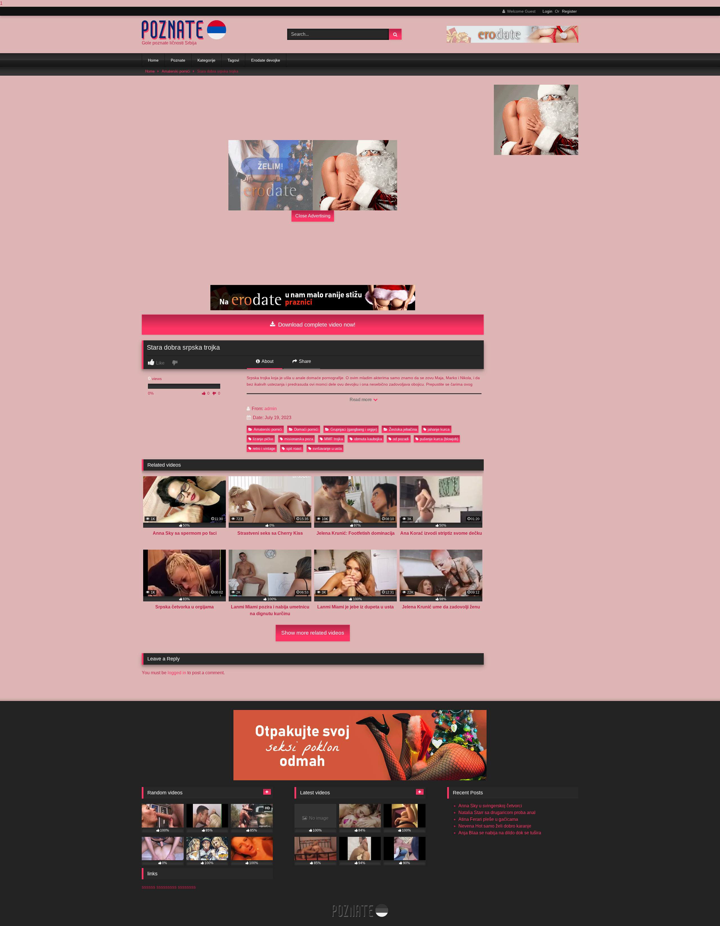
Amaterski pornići (176, 71)
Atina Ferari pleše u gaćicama (488, 819)
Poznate (178, 60)
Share (304, 361)
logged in (177, 672)
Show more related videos (312, 633)
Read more (361, 399)
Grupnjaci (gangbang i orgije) (353, 429)
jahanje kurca (438, 429)
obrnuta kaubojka (368, 439)
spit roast (294, 448)
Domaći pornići (306, 429)
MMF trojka (333, 439)
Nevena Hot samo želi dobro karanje (494, 826)
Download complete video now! (316, 325)
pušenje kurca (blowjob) (439, 439)
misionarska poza (298, 439)
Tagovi (233, 60)
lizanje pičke (263, 439)
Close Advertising (312, 215)
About (267, 361)
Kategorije (206, 60)
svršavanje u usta (327, 448)
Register (569, 11)
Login (547, 11)
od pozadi (401, 439)
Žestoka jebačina (403, 429)
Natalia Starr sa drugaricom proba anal (497, 812)
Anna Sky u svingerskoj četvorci (490, 805)
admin (270, 408)
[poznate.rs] (184, 30)
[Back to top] (702, 910)
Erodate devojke (265, 60)
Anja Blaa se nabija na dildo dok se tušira (499, 832)
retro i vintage (264, 448)
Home (153, 60)
